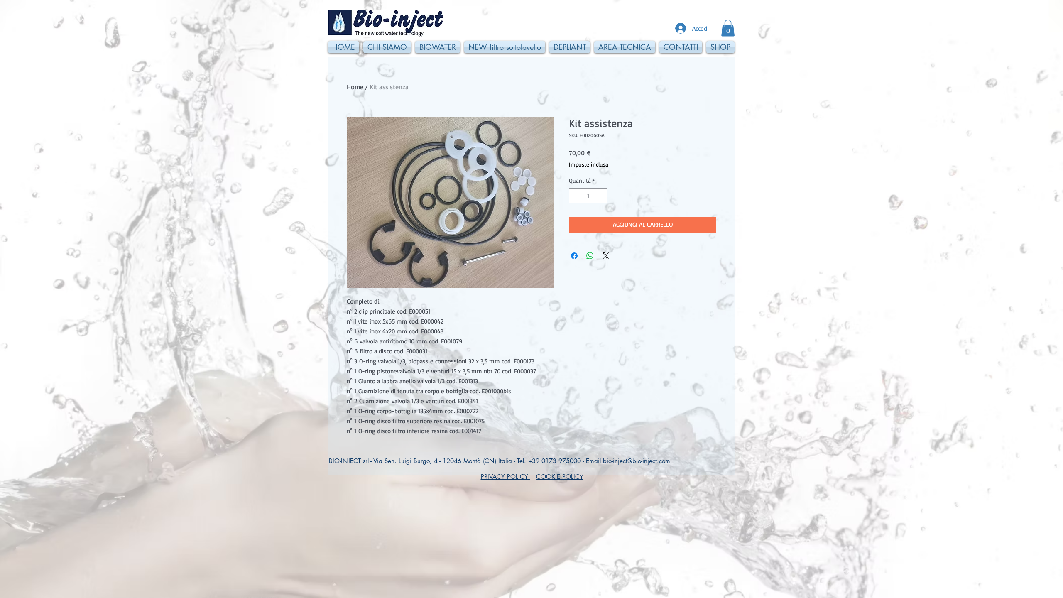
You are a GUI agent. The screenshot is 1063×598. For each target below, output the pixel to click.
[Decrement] (575, 196)
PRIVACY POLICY (505, 476)
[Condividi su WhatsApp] (590, 256)
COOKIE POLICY (559, 476)
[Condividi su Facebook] (574, 256)
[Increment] (600, 196)
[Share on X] (606, 256)
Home (355, 87)
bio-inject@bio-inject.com (636, 461)
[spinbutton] (587, 196)
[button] (728, 28)
